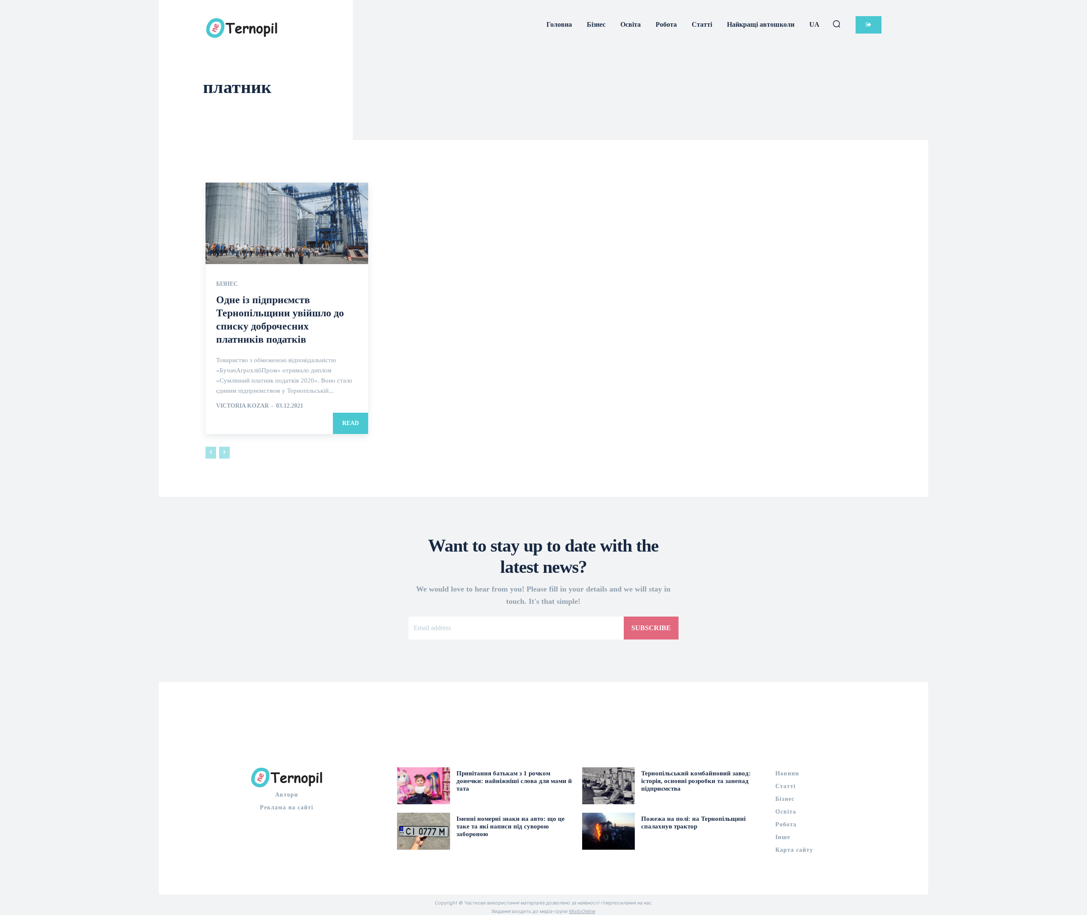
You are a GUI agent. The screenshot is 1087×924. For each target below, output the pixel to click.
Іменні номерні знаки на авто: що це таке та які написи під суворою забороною (510, 826)
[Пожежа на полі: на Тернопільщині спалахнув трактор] (608, 831)
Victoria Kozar (242, 406)
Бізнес (227, 284)
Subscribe (651, 627)
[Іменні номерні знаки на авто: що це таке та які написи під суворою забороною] (423, 831)
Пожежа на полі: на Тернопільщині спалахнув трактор (693, 822)
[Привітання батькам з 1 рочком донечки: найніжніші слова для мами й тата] (423, 785)
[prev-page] (211, 453)
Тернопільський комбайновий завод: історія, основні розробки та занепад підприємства (696, 781)
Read (350, 423)
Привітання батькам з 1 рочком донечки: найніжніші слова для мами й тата (514, 781)
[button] (836, 23)
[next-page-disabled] (224, 453)
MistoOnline (582, 911)
